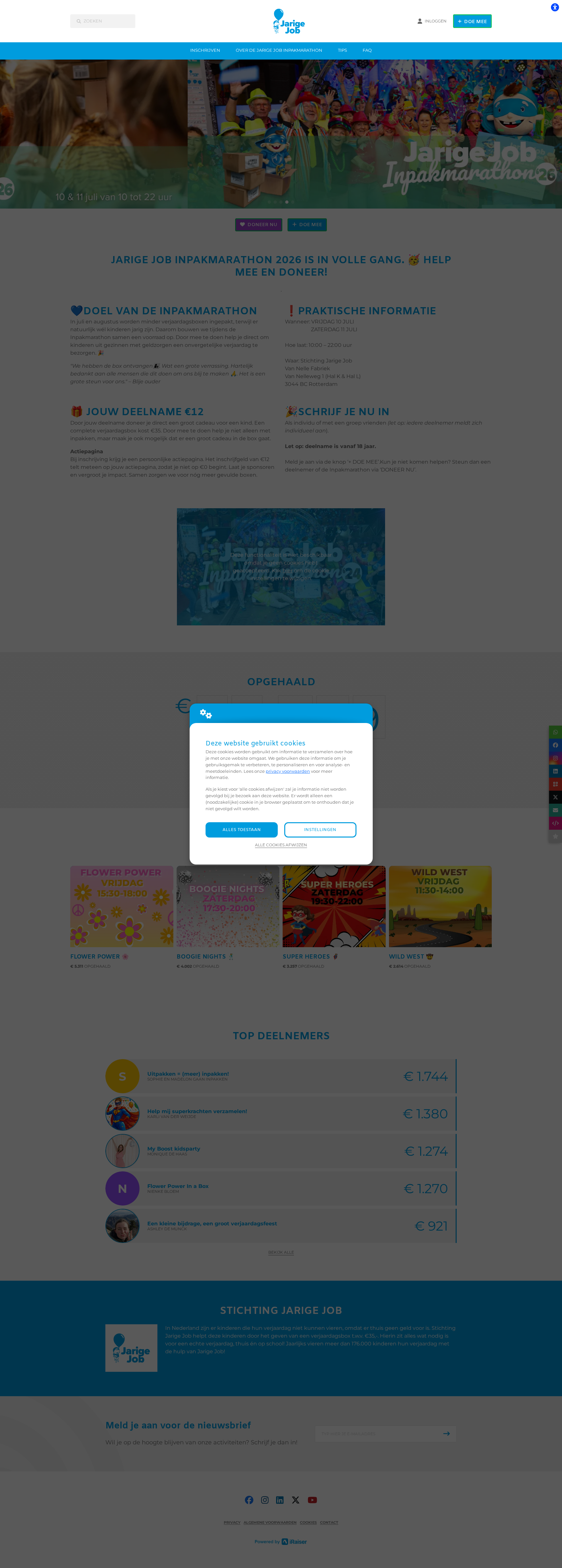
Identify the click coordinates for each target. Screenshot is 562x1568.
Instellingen (320, 830)
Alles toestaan (241, 830)
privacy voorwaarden (288, 771)
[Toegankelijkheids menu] (555, 7)
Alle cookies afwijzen (281, 845)
